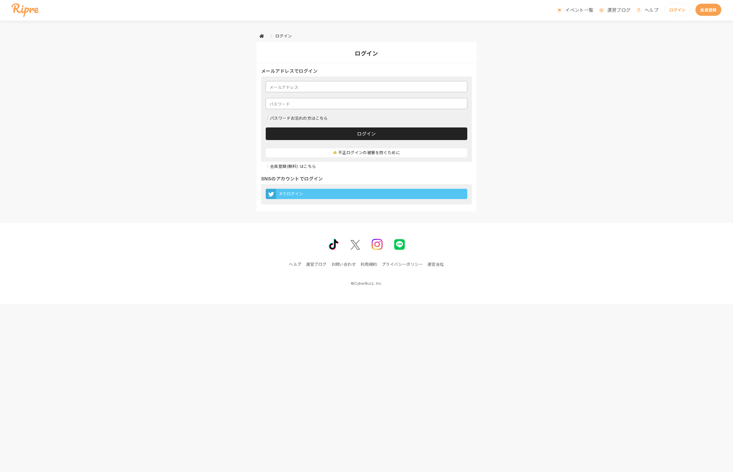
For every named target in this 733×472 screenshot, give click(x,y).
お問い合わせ (343, 264)
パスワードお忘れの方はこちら (299, 118)
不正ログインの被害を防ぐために (369, 152)
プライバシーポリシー (402, 264)
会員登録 (708, 9)
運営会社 (435, 264)
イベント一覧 (579, 10)
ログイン (677, 9)
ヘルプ (652, 10)
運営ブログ (619, 10)
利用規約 (368, 264)
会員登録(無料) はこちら (293, 166)
